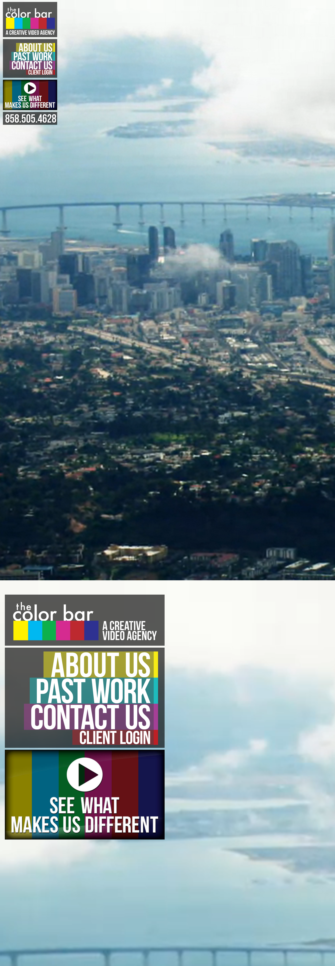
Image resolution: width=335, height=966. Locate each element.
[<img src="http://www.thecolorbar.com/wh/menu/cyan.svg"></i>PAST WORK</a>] (30, 56)
